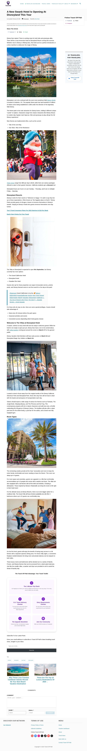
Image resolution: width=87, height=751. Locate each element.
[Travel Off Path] (10, 3)
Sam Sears (37, 18)
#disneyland (13, 295)
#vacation (25, 297)
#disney (38, 293)
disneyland (16, 660)
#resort (30, 295)
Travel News (62, 735)
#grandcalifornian (22, 295)
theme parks (30, 660)
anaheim (9, 660)
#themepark (32, 297)
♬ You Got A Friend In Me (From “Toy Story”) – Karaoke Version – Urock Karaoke (27, 300)
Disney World (51, 100)
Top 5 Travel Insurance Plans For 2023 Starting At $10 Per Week (27, 210)
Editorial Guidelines (36, 728)
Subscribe (31, 650)
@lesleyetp (13, 293)
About (60, 732)
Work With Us (62, 739)
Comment (10, 695)
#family (20, 297)
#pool (37, 295)
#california (39, 297)
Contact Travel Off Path (65, 742)
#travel (42, 295)
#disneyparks (14, 297)
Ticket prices (10, 183)
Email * (31, 710)
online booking (14, 330)
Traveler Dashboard (64, 728)
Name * (11, 710)
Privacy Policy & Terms (37, 725)
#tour (34, 295)
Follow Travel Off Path (75, 78)
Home (60, 725)
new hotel (23, 660)
